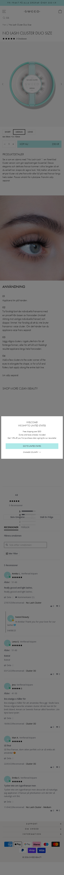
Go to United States (32, 446)
